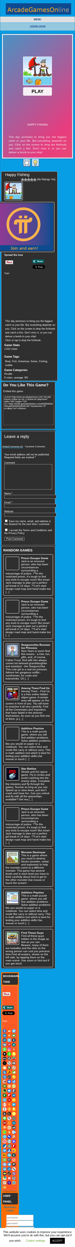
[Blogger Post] (43, 284)
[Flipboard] (30, 293)
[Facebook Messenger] (16, 293)
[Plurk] (6, 307)
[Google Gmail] (53, 293)
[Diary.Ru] (34, 288)
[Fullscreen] (27, 163)
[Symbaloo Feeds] (30, 311)
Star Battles (28, 768)
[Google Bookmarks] (43, 293)
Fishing (43, 361)
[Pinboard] (53, 302)
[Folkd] (34, 293)
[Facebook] (31, 274)
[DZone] (6, 293)
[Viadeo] (11, 316)
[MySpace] (30, 302)
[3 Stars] (28, 179)
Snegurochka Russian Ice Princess (35, 646)
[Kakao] (25, 297)
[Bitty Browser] (34, 284)
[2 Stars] (25, 179)
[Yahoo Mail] (39, 316)
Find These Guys (32, 932)
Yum (6, 273)
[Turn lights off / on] (35, 163)
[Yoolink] (43, 316)
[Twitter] (40, 274)
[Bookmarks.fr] (53, 284)
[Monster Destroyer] (12, 857)
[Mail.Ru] (53, 297)
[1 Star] (22, 179)
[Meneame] (11, 302)
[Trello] (43, 311)
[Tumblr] (20, 279)
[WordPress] (30, 316)
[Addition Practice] (12, 733)
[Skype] (6, 311)
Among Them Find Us (35, 688)
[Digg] (11, 279)
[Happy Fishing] (14, 190)
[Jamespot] (20, 297)
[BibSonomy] (30, 284)
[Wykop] (34, 316)
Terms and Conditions (35, 530)
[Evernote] (11, 293)
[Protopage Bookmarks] (20, 307)
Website (8, 511)
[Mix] (20, 302)
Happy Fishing (17, 175)
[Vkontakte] (25, 279)
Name (8, 493)
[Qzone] (30, 307)
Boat (7, 361)
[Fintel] (25, 293)
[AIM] (6, 284)
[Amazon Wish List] (11, 284)
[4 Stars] (31, 179)
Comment (9, 462)
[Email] (6, 279)
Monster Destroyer (33, 852)
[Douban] (48, 288)
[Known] (39, 297)
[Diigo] (43, 288)
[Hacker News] (6, 297)
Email (8, 502)
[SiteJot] (53, 307)
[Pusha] (25, 307)
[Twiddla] (53, 311)
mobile (8, 365)
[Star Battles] (12, 774)
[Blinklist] (39, 284)
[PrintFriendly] (16, 307)
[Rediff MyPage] (34, 307)
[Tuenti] (48, 311)
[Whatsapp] (39, 279)
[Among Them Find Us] (12, 693)
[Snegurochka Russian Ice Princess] (12, 650)
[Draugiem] (53, 288)
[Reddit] (36, 274)
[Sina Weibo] (48, 307)
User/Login (37, 26)
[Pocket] (11, 307)
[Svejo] (25, 311)
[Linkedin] (45, 274)
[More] (48, 316)
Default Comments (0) (12, 446)
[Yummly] (48, 279)
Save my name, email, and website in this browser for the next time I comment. (27, 523)
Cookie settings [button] (35, 1240)
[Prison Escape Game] (12, 563)
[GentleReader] (39, 293)
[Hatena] (11, 297)
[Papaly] (48, 302)
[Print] (50, 274)
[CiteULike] (20, 288)
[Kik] (30, 297)
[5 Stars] (34, 179)
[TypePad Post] (6, 316)
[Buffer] (53, 279)
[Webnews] (25, 316)
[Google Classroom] (48, 293)
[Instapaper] (16, 297)
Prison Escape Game (34, 558)
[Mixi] (25, 302)
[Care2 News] (16, 288)
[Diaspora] (39, 288)
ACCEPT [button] (57, 1240)
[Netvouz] (34, 302)
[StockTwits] (20, 311)
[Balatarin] (25, 284)
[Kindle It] (34, 297)
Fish (14, 361)
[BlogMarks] (48, 284)
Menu (37, 19)
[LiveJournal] (48, 297)
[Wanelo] (20, 316)
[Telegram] (34, 311)
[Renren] (43, 307)
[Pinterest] (30, 279)
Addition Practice (32, 728)
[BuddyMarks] (11, 288)
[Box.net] (6, 288)
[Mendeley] (6, 302)
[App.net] (20, 284)
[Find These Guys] (12, 938)
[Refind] (39, 307)
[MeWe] (16, 302)
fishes (34, 361)
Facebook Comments (35, 446)
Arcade (8, 373)
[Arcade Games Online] (38, 9)
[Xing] (34, 279)
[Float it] (16, 279)
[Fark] (20, 293)
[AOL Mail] (16, 284)
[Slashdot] (11, 311)
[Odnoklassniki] (39, 302)
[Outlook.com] (43, 302)
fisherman (23, 361)
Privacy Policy (16, 533)
